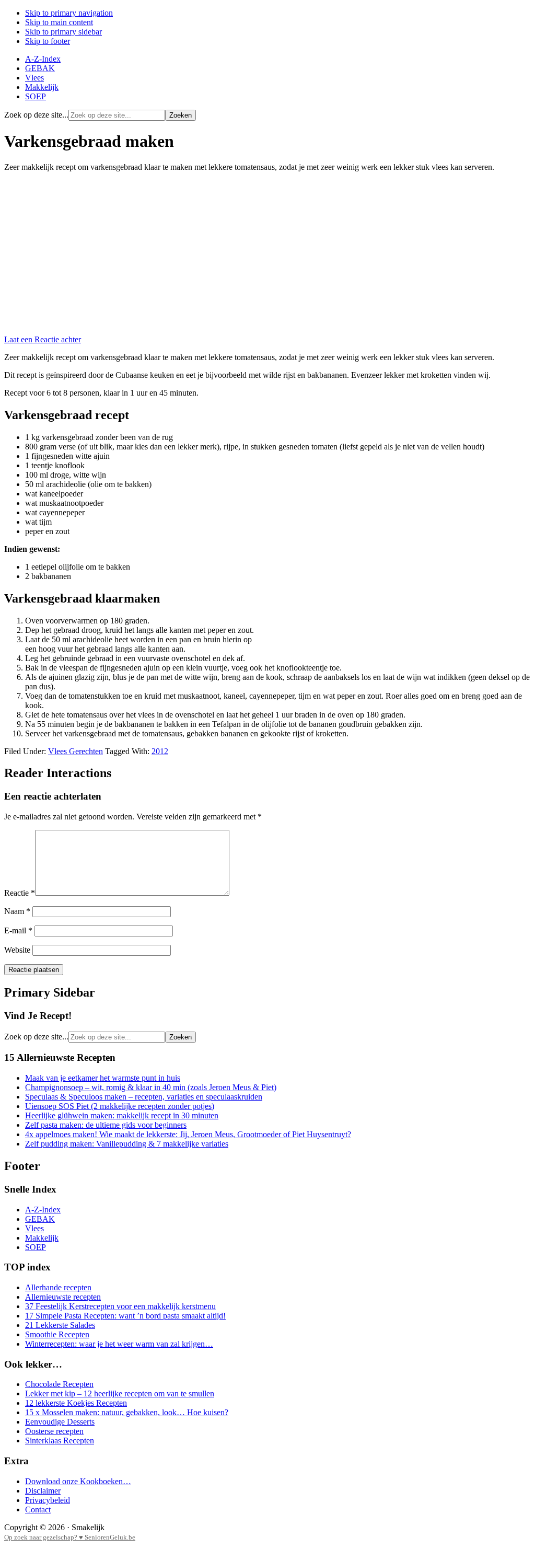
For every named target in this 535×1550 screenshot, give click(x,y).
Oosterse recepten (54, 1431)
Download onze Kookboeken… (78, 1481)
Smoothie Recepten (57, 1334)
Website (17, 949)
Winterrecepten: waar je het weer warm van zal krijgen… (119, 1343)
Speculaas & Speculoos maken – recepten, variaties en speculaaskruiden (143, 1096)
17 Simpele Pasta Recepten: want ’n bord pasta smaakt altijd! (125, 1315)
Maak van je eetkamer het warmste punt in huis (102, 1077)
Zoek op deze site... (36, 114)
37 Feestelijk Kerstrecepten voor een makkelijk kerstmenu (120, 1306)
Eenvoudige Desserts (60, 1421)
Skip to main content (59, 22)
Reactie (19, 892)
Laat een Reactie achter (42, 339)
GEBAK (40, 1218)
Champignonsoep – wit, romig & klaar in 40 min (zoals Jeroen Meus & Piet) (150, 1087)
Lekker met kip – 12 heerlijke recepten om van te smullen (119, 1393)
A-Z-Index (43, 1209)
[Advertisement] (267, 253)
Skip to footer (47, 41)
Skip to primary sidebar (63, 31)
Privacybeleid (47, 1500)
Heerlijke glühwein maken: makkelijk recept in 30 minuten (121, 1115)
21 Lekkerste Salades (60, 1325)
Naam (17, 911)
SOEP (35, 1247)
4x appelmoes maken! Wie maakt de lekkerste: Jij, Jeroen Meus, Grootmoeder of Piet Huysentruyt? (188, 1134)
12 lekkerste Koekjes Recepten (76, 1402)
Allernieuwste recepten (63, 1296)
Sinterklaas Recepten (59, 1440)
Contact (38, 1509)
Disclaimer (43, 1490)
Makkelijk (42, 1237)
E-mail (18, 930)
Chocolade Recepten (59, 1384)
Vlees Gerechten (75, 751)
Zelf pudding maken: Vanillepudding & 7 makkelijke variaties (126, 1143)
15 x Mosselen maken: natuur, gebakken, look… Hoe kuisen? (126, 1412)
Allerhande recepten (58, 1287)
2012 (160, 751)
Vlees (34, 1228)
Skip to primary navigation (69, 12)
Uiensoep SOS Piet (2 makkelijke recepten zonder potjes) (119, 1106)
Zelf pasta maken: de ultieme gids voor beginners (106, 1124)
